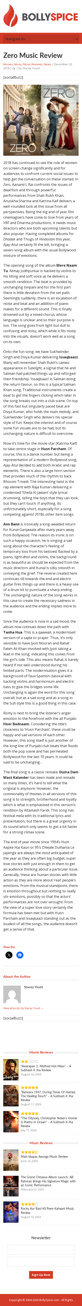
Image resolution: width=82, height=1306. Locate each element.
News (47, 64)
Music (18, 64)
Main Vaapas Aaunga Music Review (44, 1156)
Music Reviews (33, 64)
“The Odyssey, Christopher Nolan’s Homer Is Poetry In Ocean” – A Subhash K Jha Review (49, 1122)
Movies (8, 64)
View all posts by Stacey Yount (23, 1008)
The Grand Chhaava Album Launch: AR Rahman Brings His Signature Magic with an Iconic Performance (48, 1181)
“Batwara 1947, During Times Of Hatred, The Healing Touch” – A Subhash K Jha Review (48, 1096)
